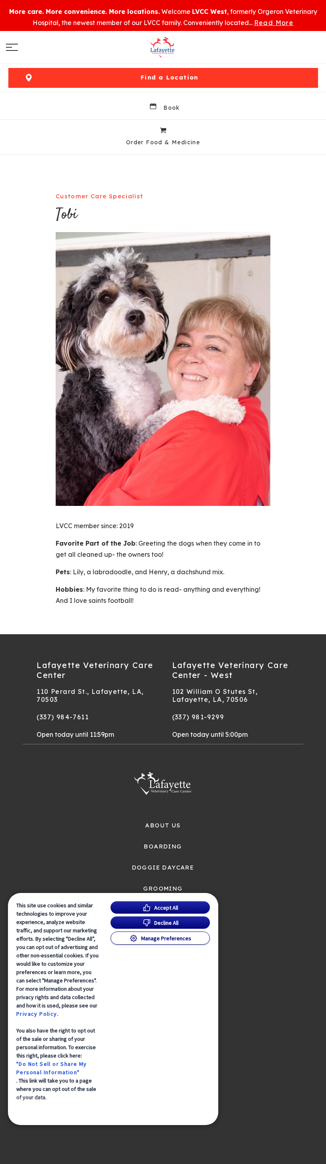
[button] (12, 47)
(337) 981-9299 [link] (198, 717)
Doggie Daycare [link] (163, 867)
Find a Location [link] (169, 77)
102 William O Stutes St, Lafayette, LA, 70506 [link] (215, 695)
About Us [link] (162, 825)
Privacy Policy (36, 1013)
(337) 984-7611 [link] (63, 717)
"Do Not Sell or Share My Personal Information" (51, 1068)
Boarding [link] (163, 846)
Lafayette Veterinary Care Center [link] (95, 670)
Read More (274, 22)
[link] (163, 47)
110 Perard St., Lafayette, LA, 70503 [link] (90, 695)
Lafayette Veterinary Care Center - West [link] (230, 670)
